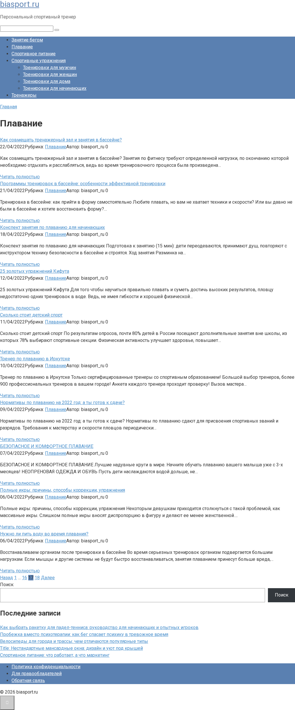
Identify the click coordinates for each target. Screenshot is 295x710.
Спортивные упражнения (39, 60)
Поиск (7, 584)
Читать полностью (20, 176)
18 (37, 577)
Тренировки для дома (46, 81)
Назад (6, 577)
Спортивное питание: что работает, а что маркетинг (54, 655)
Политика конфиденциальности (46, 666)
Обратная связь (28, 680)
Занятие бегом (27, 40)
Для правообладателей (37, 673)
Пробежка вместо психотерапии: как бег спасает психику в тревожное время (84, 634)
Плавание (22, 47)
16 (24, 577)
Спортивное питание (34, 53)
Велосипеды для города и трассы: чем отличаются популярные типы (74, 641)
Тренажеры (24, 95)
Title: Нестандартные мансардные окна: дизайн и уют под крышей (71, 648)
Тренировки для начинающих (54, 88)
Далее (48, 577)
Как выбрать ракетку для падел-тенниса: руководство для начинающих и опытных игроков (99, 627)
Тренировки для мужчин (49, 67)
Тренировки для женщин (50, 74)
